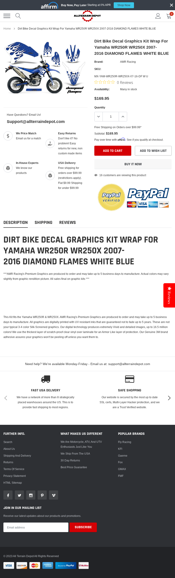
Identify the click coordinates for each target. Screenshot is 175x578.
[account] (158, 16)
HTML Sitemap (12, 482)
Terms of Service (13, 469)
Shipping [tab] (43, 222)
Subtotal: (99, 133)
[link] (8, 495)
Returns (8, 462)
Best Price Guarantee (74, 467)
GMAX (122, 469)
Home (7, 28)
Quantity (99, 107)
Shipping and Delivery (17, 455)
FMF (121, 476)
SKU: (97, 69)
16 (101, 175)
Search (7, 442)
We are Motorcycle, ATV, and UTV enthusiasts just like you (81, 444)
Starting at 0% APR (95, 5)
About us (9, 448)
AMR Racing (128, 61)
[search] (18, 16)
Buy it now (133, 164)
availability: (102, 89)
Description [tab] (15, 222)
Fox (120, 462)
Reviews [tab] (67, 222)
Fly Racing (124, 442)
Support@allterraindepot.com (36, 121)
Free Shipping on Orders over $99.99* (118, 127)
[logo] (87, 16)
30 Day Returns (70, 460)
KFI (120, 448)
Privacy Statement (14, 476)
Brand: (98, 61)
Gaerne (122, 455)
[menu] (6, 16)
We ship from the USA (75, 453)
